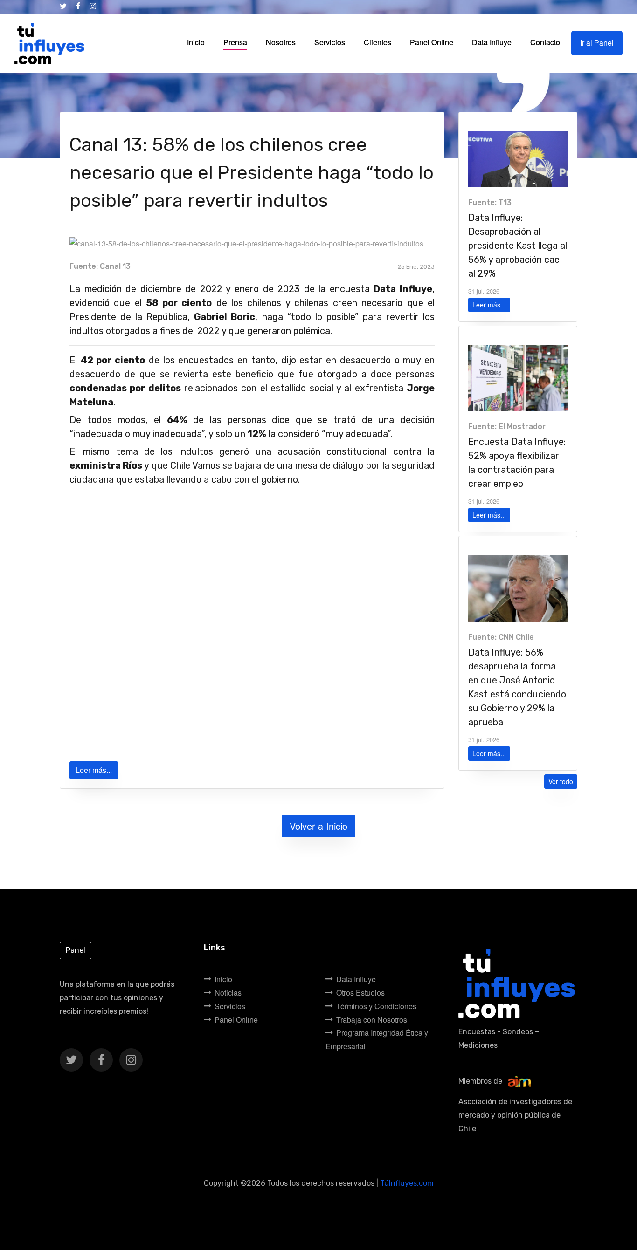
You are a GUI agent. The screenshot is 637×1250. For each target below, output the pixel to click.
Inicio (223, 979)
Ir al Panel (597, 42)
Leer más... (94, 770)
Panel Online (236, 1019)
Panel (75, 950)
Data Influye (356, 979)
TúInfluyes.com (407, 1183)
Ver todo (560, 781)
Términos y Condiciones (376, 1006)
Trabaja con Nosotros (371, 1019)
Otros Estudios (360, 992)
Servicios (230, 1006)
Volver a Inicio (318, 826)
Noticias (228, 992)
